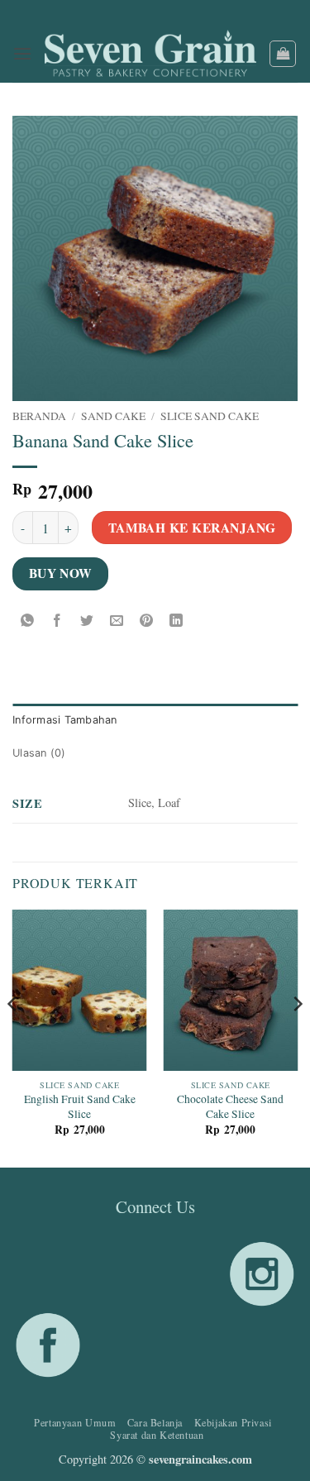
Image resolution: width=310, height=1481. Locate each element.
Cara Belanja (155, 1422)
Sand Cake (113, 415)
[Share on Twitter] (87, 620)
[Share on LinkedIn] (176, 620)
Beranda (39, 415)
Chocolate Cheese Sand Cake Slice (230, 1106)
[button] (22, 53)
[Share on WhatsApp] (27, 620)
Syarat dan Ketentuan (156, 1434)
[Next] (297, 1037)
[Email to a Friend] (117, 620)
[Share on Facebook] (57, 620)
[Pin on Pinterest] (146, 620)
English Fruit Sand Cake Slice (80, 1106)
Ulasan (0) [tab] (39, 753)
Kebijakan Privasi (233, 1422)
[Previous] (13, 1037)
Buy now (61, 573)
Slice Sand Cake (209, 415)
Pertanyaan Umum (75, 1422)
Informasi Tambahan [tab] (64, 720)
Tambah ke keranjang (192, 527)
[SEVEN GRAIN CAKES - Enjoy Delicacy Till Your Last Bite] (150, 54)
